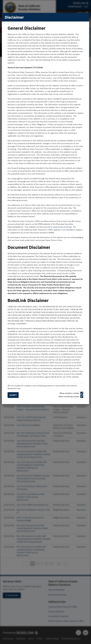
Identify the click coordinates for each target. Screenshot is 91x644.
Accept (13, 395)
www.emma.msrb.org (62, 227)
